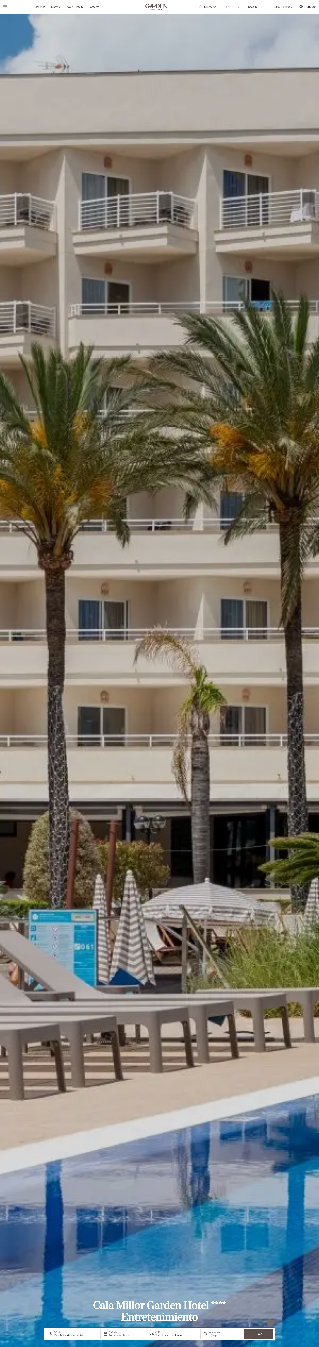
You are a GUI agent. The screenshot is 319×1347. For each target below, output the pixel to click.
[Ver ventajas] (270, 1322)
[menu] (5, 6)
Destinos (40, 7)
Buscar (258, 1334)
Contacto (94, 7)
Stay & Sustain (74, 7)
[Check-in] (239, 7)
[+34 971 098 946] (265, 7)
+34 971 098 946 (282, 7)
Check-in (252, 7)
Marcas (55, 7)
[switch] (87, 1323)
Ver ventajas (254, 1322)
